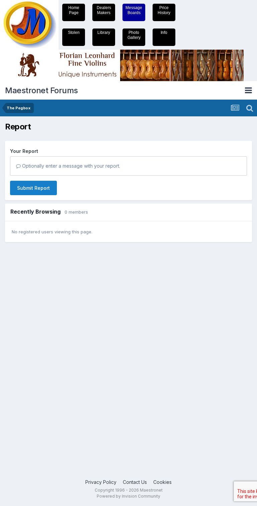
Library (103, 32)
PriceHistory (164, 10)
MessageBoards (133, 10)
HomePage (73, 10)
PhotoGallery (134, 35)
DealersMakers (104, 10)
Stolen (74, 32)
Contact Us (135, 482)
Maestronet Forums (41, 90)
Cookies (162, 482)
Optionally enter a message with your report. (70, 166)
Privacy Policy (100, 482)
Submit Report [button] (33, 188)
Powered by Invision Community (128, 496)
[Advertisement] (32, 351)
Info (164, 32)
